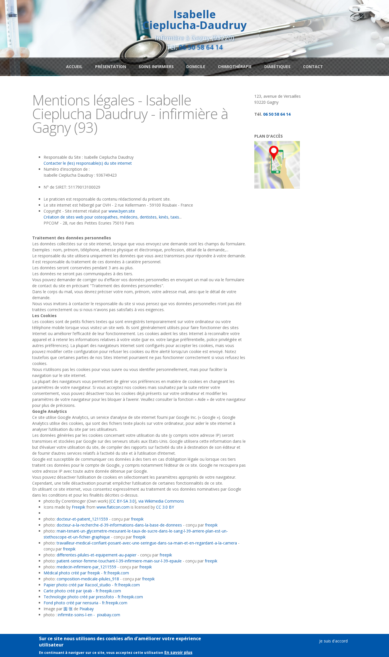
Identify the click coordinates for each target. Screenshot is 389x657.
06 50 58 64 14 (201, 47)
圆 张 (68, 608)
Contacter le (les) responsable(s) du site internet (88, 163)
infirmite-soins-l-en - (76, 614)
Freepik (78, 507)
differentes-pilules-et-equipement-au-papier (97, 555)
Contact (313, 66)
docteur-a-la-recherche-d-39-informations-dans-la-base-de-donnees (119, 525)
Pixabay (86, 608)
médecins (129, 217)
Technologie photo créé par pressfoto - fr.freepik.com (93, 596)
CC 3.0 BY (165, 507)
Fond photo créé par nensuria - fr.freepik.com (85, 602)
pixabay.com (108, 614)
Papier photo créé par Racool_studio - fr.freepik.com (92, 584)
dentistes (148, 217)
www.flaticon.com (113, 507)
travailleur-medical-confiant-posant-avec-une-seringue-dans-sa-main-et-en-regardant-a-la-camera (147, 543)
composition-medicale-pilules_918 (88, 578)
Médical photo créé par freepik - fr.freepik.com (86, 573)
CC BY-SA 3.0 (122, 501)
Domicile (195, 66)
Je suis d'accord (333, 641)
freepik (137, 519)
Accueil (74, 66)
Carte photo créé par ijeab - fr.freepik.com (82, 590)
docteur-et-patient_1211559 (82, 519)
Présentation (110, 66)
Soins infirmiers (156, 66)
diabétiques (277, 66)
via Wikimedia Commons (161, 501)
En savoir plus (178, 652)
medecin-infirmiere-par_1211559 (86, 567)
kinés (163, 217)
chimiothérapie (235, 66)
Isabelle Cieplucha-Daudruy (194, 19)
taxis (175, 217)
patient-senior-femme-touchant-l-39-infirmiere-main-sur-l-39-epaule (119, 561)
